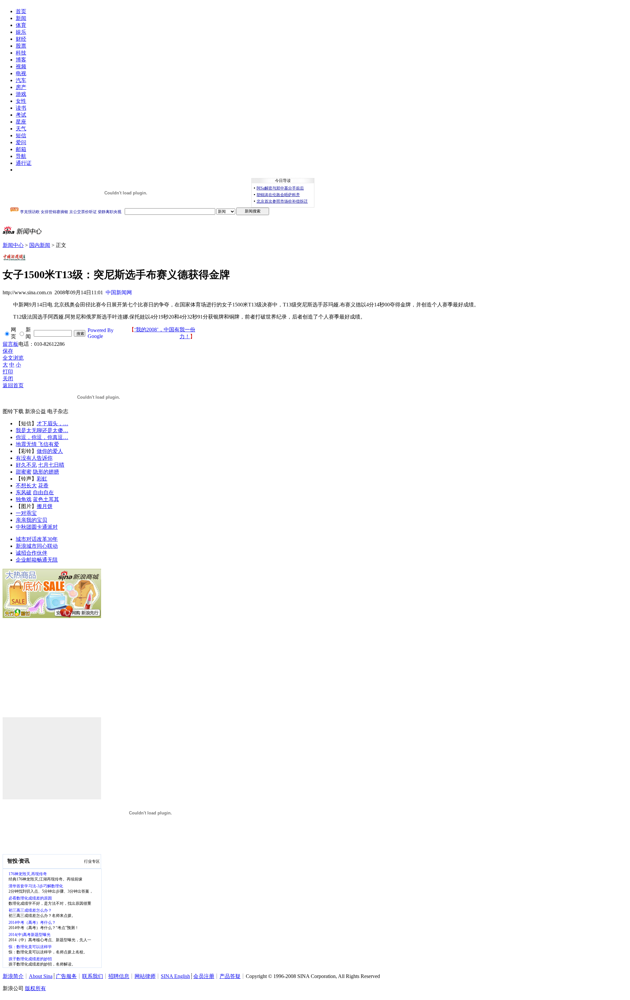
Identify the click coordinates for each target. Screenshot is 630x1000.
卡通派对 (47, 527)
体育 (21, 25)
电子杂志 (57, 411)
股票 (21, 46)
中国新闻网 (119, 292)
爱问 (21, 142)
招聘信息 (118, 976)
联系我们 (92, 976)
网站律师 (145, 976)
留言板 (10, 344)
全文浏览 (13, 358)
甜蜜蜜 (24, 472)
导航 (21, 156)
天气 (21, 128)
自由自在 (43, 492)
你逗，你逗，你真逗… (42, 437)
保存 (8, 351)
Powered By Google (101, 333)
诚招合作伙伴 (31, 553)
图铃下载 (13, 411)
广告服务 (66, 976)
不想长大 (26, 485)
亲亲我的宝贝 (31, 520)
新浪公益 (35, 411)
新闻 (21, 18)
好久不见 (26, 465)
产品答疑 (230, 976)
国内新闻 (39, 245)
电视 (21, 73)
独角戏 (24, 499)
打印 (8, 371)
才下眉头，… (52, 423)
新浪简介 (13, 976)
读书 (21, 108)
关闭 (8, 378)
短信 (21, 135)
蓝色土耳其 (46, 499)
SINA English (175, 976)
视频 (21, 66)
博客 (21, 59)
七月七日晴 (51, 465)
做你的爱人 (50, 451)
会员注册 (203, 976)
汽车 (21, 80)
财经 (21, 39)
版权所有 (35, 988)
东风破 (24, 492)
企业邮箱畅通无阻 (37, 560)
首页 (21, 11)
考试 (21, 115)
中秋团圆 (26, 527)
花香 (43, 485)
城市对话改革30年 (37, 539)
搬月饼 (44, 506)
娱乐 (21, 32)
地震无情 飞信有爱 (37, 444)
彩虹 (42, 478)
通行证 (24, 163)
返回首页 (13, 385)
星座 (21, 121)
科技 (21, 53)
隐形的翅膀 (46, 472)
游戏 (21, 94)
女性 (21, 101)
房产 (21, 87)
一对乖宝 (26, 513)
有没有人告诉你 (34, 458)
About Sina (40, 976)
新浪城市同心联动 (37, 546)
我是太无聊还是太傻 (39, 430)
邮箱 (21, 149)
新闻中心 (13, 245)
